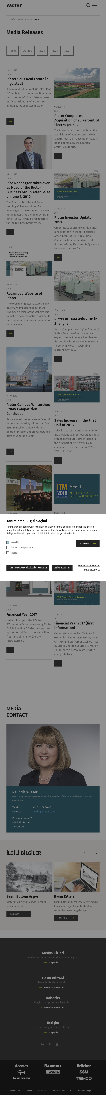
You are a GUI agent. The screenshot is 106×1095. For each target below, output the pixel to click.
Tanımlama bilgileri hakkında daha (89, 567)
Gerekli (15, 542)
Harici (14, 552)
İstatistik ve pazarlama (23, 547)
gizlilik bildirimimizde (48, 533)
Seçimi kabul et (62, 568)
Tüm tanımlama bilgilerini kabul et (28, 568)
